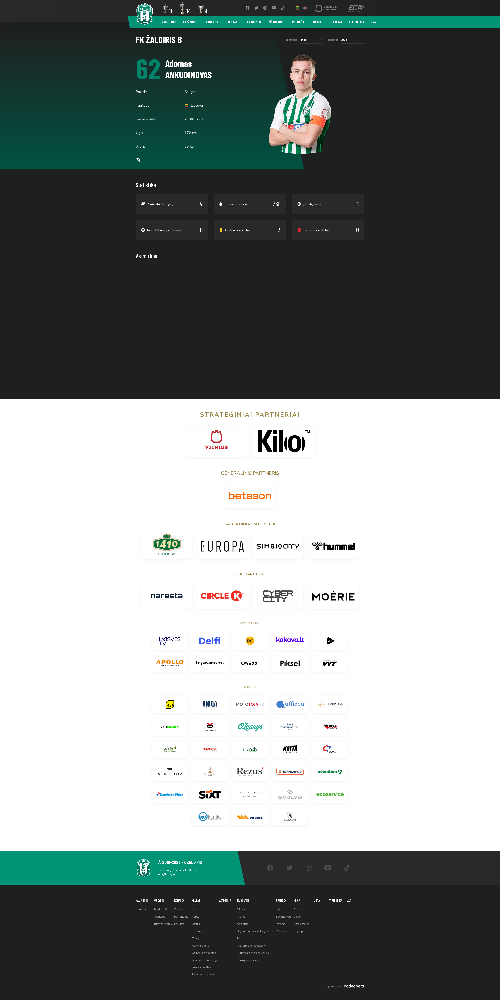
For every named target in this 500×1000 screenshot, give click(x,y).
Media (317, 22)
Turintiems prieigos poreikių (254, 953)
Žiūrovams (275, 22)
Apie (194, 909)
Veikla (195, 917)
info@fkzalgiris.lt (168, 874)
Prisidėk (298, 22)
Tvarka (241, 917)
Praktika (281, 931)
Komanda (212, 22)
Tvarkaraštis (161, 909)
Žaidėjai (179, 909)
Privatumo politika (203, 974)
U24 (373, 22)
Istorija (196, 924)
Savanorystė (283, 917)
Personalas (181, 917)
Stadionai (198, 931)
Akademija (254, 22)
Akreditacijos (302, 924)
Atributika (356, 22)
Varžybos (189, 22)
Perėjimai (179, 924)
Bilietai (336, 22)
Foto (296, 909)
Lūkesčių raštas (201, 967)
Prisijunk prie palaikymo (251, 945)
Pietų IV (241, 938)
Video (297, 917)
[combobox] (311, 40)
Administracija (200, 945)
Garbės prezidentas (204, 953)
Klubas (232, 22)
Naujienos (169, 22)
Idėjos (279, 909)
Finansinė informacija (205, 960)
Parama (280, 924)
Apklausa (243, 924)
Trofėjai (196, 938)
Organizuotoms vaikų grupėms (255, 931)
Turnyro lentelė (163, 924)
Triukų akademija (247, 960)
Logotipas (300, 931)
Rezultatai (160, 917)
